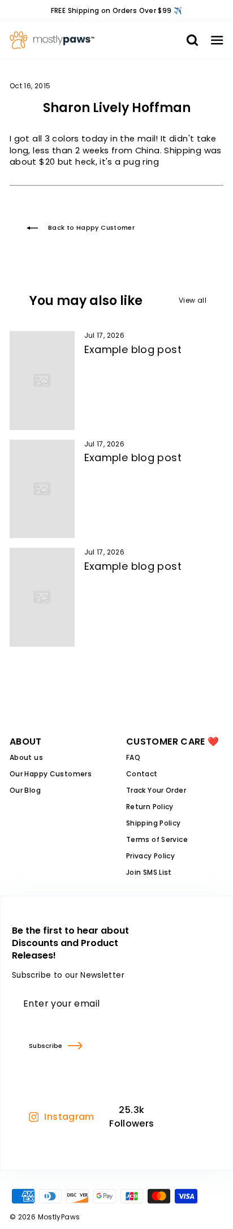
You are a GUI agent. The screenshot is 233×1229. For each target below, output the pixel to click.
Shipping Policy (153, 823)
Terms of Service (157, 839)
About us (26, 757)
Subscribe (45, 1045)
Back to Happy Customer (91, 227)
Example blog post (133, 349)
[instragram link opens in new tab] (172, 1117)
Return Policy (150, 806)
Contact (142, 774)
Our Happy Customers (51, 774)
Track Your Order (156, 790)
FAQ (133, 757)
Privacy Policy (150, 856)
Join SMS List (149, 872)
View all (192, 300)
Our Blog (25, 790)
